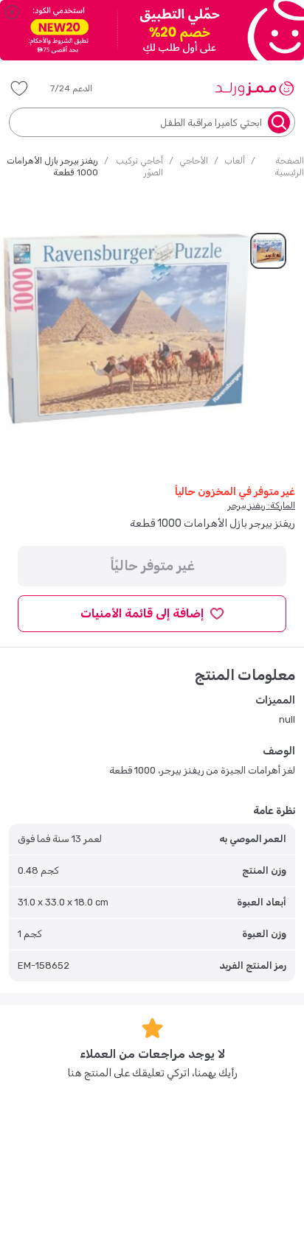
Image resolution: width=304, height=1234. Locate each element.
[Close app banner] (12, 12)
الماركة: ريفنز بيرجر (261, 505)
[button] (81, 88)
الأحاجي (193, 160)
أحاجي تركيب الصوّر (139, 166)
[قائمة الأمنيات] (19, 88)
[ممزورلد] (254, 88)
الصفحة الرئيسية (289, 166)
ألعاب (234, 160)
